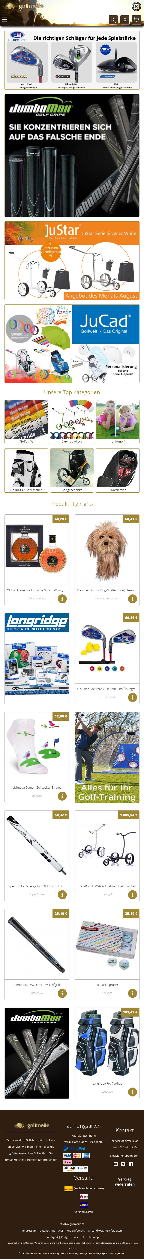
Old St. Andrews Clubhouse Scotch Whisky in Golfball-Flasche (47, 590)
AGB (61, 1230)
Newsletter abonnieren (124, 1155)
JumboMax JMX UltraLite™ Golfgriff (37, 985)
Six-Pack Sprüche (107, 985)
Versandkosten (83, 1212)
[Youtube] (116, 1164)
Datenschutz (47, 1230)
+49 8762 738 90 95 (125, 1147)
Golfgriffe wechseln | (74, 1237)
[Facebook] (131, 1164)
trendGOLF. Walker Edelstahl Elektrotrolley (107, 886)
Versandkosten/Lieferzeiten (105, 1230)
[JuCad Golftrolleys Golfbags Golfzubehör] (72, 341)
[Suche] (113, 19)
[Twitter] (123, 1164)
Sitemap (93, 1237)
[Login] (125, 19)
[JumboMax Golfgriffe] (72, 153)
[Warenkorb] (136, 19)
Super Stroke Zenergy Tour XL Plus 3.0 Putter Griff (40, 886)
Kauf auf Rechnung (84, 1135)
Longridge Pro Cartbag (107, 1083)
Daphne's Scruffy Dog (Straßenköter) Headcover (108, 590)
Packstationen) (95, 1188)
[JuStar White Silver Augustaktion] (72, 258)
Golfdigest (51, 1237)
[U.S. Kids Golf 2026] (72, 57)
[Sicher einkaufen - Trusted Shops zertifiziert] (136, 6)
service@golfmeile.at (125, 1141)
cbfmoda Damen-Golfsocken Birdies (37, 787)
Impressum (29, 1230)
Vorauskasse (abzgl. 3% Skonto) (83, 1142)
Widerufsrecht (76, 1230)
